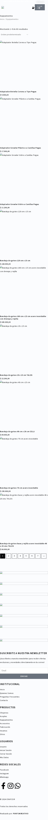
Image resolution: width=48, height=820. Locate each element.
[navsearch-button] (29, 8)
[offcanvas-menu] (46, 8)
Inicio (2, 19)
